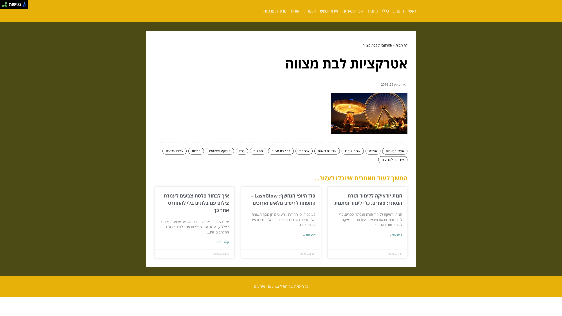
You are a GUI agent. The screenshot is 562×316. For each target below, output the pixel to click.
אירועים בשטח (327, 151)
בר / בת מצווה (281, 151)
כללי (385, 11)
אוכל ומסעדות (353, 11)
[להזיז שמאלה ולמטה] (3, 6)
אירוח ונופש (329, 11)
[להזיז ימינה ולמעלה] (6, 3)
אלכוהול (310, 11)
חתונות (398, 11)
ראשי (412, 11)
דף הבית (401, 45)
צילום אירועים (174, 151)
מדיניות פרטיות (274, 11)
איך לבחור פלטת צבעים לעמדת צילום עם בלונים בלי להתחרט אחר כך (196, 202)
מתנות (373, 11)
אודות (295, 11)
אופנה (373, 151)
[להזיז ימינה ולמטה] (6, 6)
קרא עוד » (396, 235)
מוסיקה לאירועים (220, 151)
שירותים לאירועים (393, 159)
